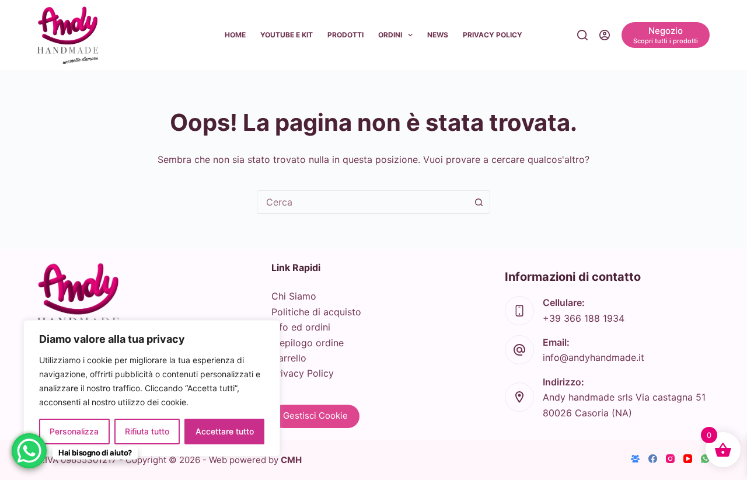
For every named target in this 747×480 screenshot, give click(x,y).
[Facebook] (652, 458)
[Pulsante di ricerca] (478, 202)
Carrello (288, 358)
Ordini (390, 34)
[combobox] (362, 202)
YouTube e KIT (286, 34)
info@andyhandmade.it (593, 357)
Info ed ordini (300, 327)
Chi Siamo (293, 296)
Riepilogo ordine (307, 343)
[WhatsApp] (705, 458)
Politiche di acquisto (316, 312)
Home (235, 34)
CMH (291, 459)
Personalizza (74, 431)
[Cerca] (582, 35)
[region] (151, 388)
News (437, 34)
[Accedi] (604, 35)
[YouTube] (687, 458)
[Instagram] (670, 458)
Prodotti (345, 34)
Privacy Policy (492, 34)
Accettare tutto (225, 431)
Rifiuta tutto (147, 431)
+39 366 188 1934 (583, 318)
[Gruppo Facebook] (635, 458)
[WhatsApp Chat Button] (29, 450)
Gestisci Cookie (315, 415)
